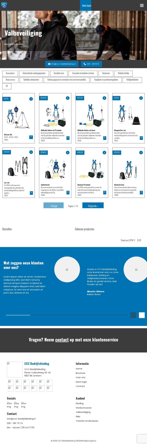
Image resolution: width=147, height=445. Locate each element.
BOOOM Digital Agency (86, 441)
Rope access (10, 80)
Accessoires (10, 73)
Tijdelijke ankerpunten (31, 80)
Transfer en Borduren (87, 420)
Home (79, 368)
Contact (80, 386)
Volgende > (93, 206)
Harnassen (106, 73)
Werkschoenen (84, 407)
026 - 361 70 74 (15, 423)
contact (62, 339)
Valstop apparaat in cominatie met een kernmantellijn (66, 80)
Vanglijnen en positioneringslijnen (106, 80)
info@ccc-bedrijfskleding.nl (21, 418)
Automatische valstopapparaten (34, 73)
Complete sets (59, 73)
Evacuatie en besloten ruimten (83, 73)
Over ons (80, 377)
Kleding (80, 403)
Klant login (86, 5)
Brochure (80, 373)
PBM (78, 416)
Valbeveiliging (83, 412)
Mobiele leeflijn (123, 73)
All (7, 86)
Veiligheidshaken (132, 80)
